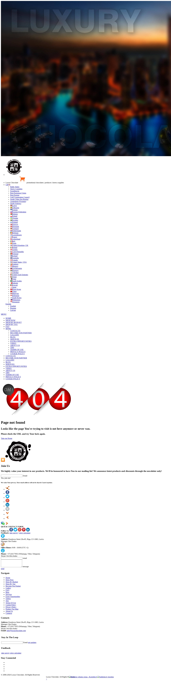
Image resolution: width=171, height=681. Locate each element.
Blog (7, 592)
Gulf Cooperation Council (19, 197)
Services (9, 594)
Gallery (8, 588)
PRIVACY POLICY (18, 352)
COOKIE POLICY (17, 354)
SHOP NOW (10, 320)
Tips (7, 601)
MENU (4, 314)
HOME (8, 318)
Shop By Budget (12, 582)
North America (15, 204)
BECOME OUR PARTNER (21, 333)
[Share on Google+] (7, 502)
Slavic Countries (16, 189)
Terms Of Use (11, 603)
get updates (32, 642)
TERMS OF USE (16, 350)
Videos (8, 599)
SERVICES (14, 339)
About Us (9, 611)
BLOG (12, 337)
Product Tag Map (12, 609)
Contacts (9, 613)
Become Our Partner (13, 586)
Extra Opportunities (13, 597)
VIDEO (13, 343)
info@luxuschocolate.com (16, 631)
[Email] (7, 510)
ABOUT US (15, 345)
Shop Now (10, 580)
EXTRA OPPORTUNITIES (21, 341)
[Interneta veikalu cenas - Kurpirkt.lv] (83, 677)
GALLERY (14, 335)
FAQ (7, 327)
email (25, 558)
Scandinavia (14, 191)
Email (25, 476)
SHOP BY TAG (12, 324)
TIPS (12, 347)
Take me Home (6, 438)
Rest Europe (14, 195)
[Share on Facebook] (7, 493)
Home (8, 578)
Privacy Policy (11, 607)
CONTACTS (15, 331)
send (2, 569)
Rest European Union (18, 193)
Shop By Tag (10, 584)
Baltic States (14, 187)
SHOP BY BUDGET (14, 322)
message (26, 567)
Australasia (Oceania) (18, 201)
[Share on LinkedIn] (7, 506)
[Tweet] (7, 498)
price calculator (24, 533)
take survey (14, 533)
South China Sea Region (19, 199)
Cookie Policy (11, 605)
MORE (8, 329)
